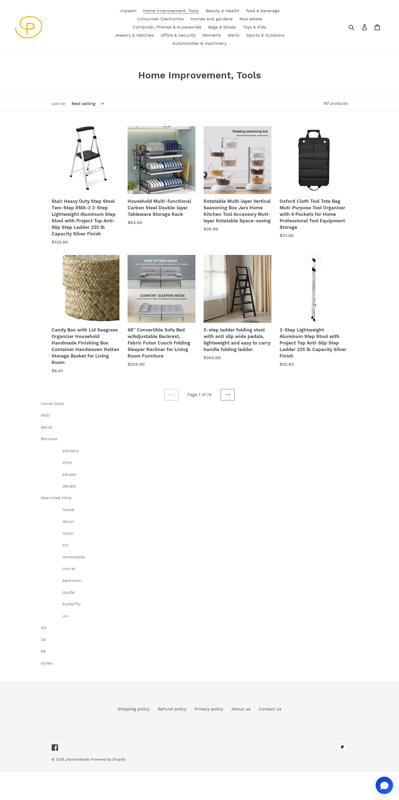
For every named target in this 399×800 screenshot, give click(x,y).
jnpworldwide (77, 759)
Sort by (58, 104)
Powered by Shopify (108, 759)
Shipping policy (134, 709)
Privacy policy (209, 709)
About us (241, 709)
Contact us (270, 709)
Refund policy (172, 709)
